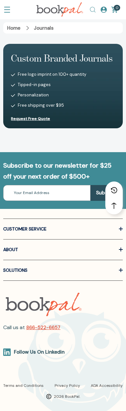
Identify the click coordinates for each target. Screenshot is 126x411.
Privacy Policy (67, 385)
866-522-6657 (43, 327)
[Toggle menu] (7, 10)
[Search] (93, 10)
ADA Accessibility (107, 385)
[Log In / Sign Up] (104, 10)
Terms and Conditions (23, 385)
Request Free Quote (30, 118)
